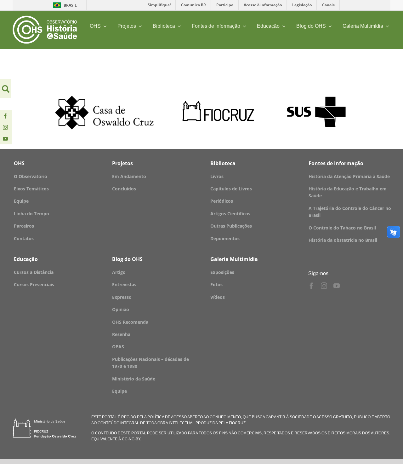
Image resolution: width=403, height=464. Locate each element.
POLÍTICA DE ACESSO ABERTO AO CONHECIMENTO (193, 417)
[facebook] (5, 116)
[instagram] (5, 127)
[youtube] (5, 138)
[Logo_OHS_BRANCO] (45, 17)
